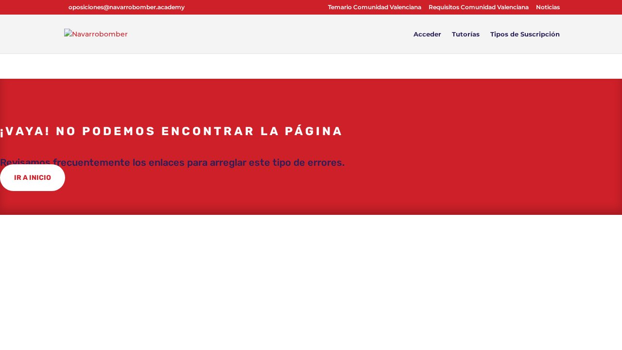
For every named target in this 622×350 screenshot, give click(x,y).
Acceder (427, 34)
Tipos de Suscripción (525, 34)
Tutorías (466, 34)
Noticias (548, 7)
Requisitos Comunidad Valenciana (479, 7)
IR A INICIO (32, 178)
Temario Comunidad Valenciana (374, 7)
